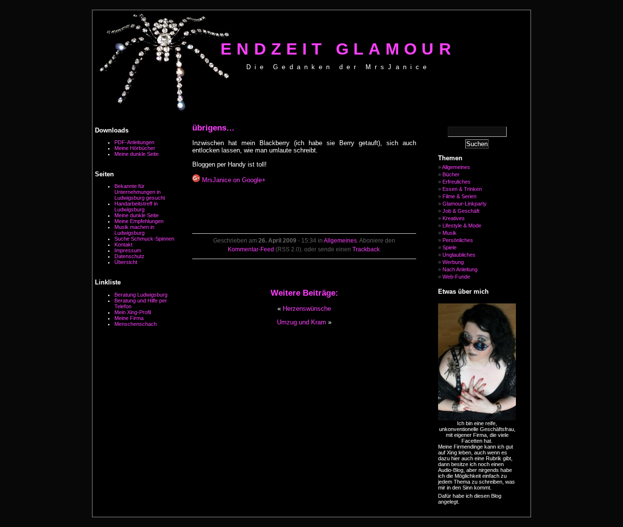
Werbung (453, 262)
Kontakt (123, 244)
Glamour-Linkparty (464, 204)
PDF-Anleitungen (134, 142)
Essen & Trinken (462, 189)
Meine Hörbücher (134, 148)
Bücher (450, 174)
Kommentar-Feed (251, 249)
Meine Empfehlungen (139, 221)
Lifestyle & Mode (461, 225)
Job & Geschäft (460, 211)
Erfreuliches (456, 182)
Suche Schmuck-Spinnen (144, 239)
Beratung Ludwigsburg (140, 295)
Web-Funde (456, 277)
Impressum (127, 250)
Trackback (366, 249)
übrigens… (213, 127)
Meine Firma (129, 318)
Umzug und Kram (301, 322)
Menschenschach (135, 324)
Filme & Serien (459, 196)
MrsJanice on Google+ (233, 180)
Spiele (449, 247)
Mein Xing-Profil (132, 312)
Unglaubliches (459, 255)
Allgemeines (340, 240)
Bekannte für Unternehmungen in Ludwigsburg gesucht (139, 192)
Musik (449, 233)
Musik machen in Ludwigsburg (134, 230)
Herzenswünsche (307, 308)
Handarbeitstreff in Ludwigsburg (136, 206)
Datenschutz (129, 256)
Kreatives (453, 218)
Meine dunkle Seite (136, 154)
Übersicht (125, 262)
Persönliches (457, 240)
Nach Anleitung (459, 269)
